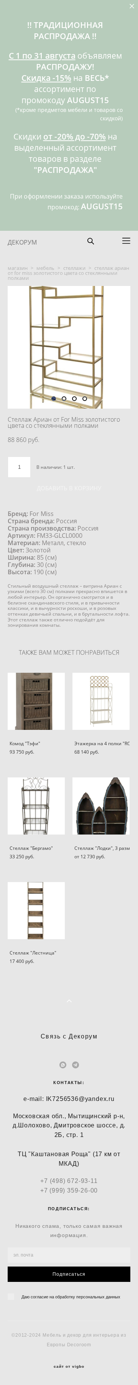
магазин (18, 268)
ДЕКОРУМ (22, 242)
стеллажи (74, 268)
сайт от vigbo (69, 1367)
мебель (45, 268)
